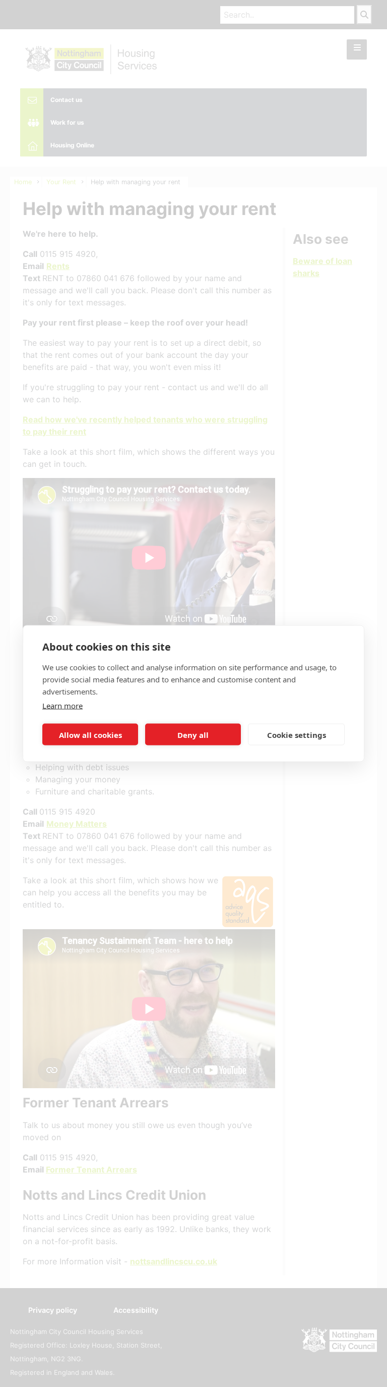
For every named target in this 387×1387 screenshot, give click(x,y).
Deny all (193, 734)
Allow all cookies (90, 734)
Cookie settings (296, 734)
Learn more (62, 706)
